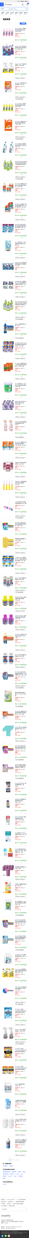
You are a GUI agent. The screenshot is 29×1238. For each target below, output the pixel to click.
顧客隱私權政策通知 (20, 1201)
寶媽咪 (4, 1178)
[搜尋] (26, 9)
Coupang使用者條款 (21, 1199)
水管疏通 (11, 1166)
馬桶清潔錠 (14, 1171)
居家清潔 (16, 13)
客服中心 (26, 1)
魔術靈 (19, 1171)
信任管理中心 (11, 1201)
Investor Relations (11, 1199)
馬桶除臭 (4, 1176)
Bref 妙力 (5, 1184)
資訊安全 (9, 1203)
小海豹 (15, 1176)
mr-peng (17, 1174)
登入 (18, 1)
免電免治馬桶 (5, 1174)
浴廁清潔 (12, 1174)
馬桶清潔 (25, 13)
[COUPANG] (5, 1216)
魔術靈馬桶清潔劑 (6, 1171)
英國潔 (24, 1171)
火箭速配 (7, 13)
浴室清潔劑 (5, 1166)
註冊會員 (22, 1)
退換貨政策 (3, 1201)
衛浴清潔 (21, 13)
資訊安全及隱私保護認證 (18, 1203)
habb (22, 1174)
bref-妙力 (10, 1176)
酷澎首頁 (3, 13)
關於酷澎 (3, 1199)
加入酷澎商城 (4, 1205)
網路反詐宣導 (12, 1205)
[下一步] (22, 1160)
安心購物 (3, 1203)
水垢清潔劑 (20, 1176)
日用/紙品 (12, 13)
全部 (3, 8)
